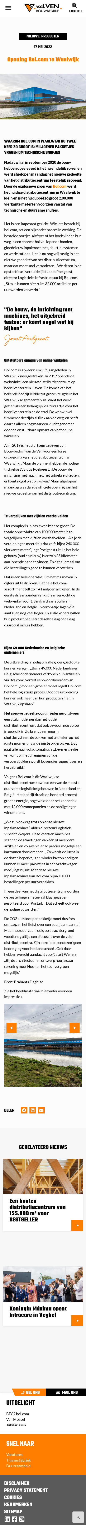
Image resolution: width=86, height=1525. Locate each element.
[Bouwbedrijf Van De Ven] (7, 1519)
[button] (39, 1046)
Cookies (13, 1497)
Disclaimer (16, 1483)
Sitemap (13, 1511)
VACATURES (75, 11)
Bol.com (60, 186)
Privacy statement (26, 1490)
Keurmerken (18, 1504)
